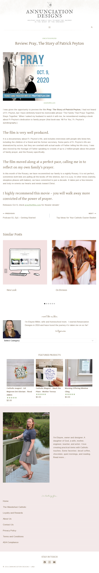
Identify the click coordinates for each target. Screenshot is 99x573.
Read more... (59, 457)
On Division (61, 290)
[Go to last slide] (5, 271)
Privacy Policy (9, 530)
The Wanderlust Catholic (14, 507)
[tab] (44, 303)
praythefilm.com (49, 103)
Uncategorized (49, 38)
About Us (7, 519)
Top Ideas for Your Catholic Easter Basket (76, 216)
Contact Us (8, 525)
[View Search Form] (91, 27)
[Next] (93, 271)
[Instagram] (49, 562)
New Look (11, 290)
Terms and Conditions (13, 536)
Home (5, 501)
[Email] (54, 562)
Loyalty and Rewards (13, 513)
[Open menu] (49, 27)
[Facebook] (45, 562)
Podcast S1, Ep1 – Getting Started (19, 216)
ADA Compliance (10, 542)
